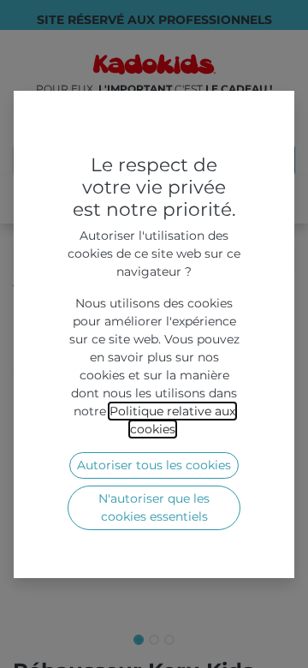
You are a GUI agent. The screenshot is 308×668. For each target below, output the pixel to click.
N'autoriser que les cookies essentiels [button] (154, 507)
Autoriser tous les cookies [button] (154, 465)
